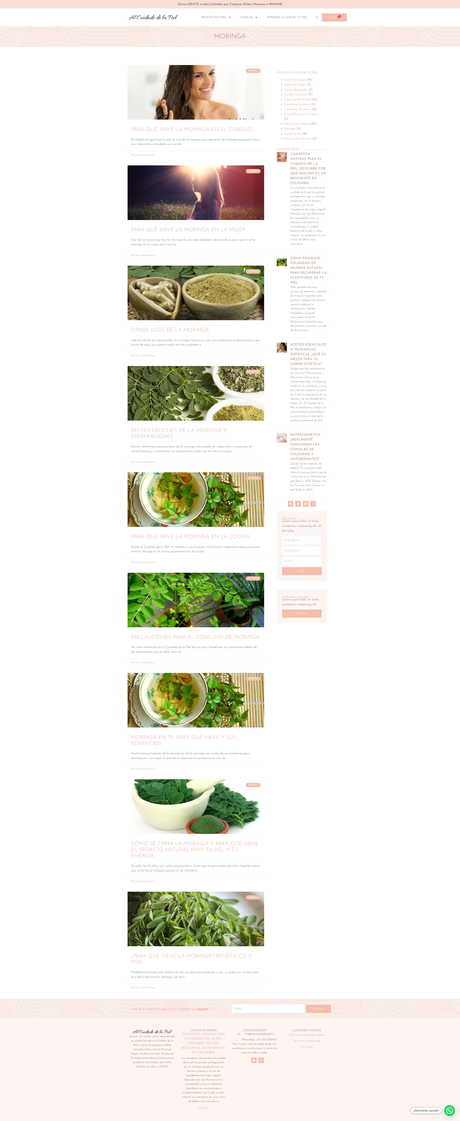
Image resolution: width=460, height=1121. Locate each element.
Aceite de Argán (295, 84)
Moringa (289, 128)
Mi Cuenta (307, 1047)
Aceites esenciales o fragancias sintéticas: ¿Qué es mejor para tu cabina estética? (308, 354)
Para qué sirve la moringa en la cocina (190, 536)
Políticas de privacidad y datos (307, 1035)
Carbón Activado (295, 94)
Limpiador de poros (297, 109)
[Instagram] (261, 1060)
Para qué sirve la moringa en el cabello (192, 129)
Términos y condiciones (306, 1041)
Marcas (246, 17)
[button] (316, 17)
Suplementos (292, 133)
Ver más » (203, 1108)
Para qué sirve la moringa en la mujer (188, 230)
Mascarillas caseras (297, 123)
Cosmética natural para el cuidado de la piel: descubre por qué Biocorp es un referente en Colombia (308, 169)
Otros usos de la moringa (170, 330)
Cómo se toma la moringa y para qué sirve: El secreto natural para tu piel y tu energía (195, 849)
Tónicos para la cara (298, 138)
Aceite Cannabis (295, 79)
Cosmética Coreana (297, 104)
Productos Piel (214, 17)
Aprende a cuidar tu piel (287, 17)
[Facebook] (254, 1060)
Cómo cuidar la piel (297, 99)
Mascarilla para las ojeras (301, 114)
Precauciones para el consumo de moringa (195, 637)
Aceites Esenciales (296, 89)
